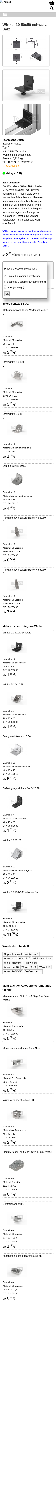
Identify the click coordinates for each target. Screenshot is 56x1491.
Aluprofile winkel (13, 954)
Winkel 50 (44, 967)
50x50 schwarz (33, 971)
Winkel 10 (24, 958)
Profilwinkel (30, 963)
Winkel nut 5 (31, 954)
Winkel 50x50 (29, 967)
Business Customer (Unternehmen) (26, 281)
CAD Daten (12, 166)
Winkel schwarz (12, 963)
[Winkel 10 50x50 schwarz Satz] (26, 85)
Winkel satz (10, 958)
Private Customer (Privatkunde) (24, 276)
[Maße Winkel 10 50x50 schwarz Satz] (26, 50)
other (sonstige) (15, 287)
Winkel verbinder (42, 958)
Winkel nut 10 (11, 967)
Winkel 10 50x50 (13, 971)
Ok (7, 293)
